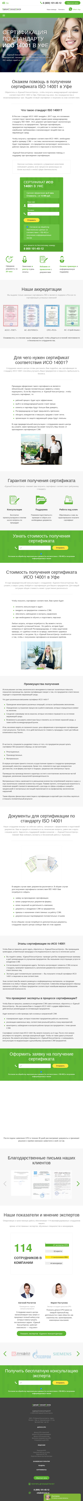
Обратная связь (72, 3)
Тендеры (41, 1465)
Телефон (30, 210)
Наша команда (51, 9)
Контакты (61, 9)
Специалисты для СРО (41, 1440)
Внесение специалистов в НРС (41, 1438)
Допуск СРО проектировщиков (41, 1434)
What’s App (76, 9)
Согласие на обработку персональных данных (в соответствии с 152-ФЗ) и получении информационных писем (41, 557)
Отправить (31, 220)
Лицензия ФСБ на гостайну (41, 1452)
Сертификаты (41, 1470)
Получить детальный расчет (42, 1484)
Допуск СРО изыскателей (41, 1436)
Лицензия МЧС (41, 1450)
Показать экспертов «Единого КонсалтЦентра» (41, 1333)
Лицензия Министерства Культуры (41, 1456)
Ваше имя (31, 202)
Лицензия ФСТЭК (41, 1454)
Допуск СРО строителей (41, 1432)
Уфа (7, 3)
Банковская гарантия (41, 1461)
